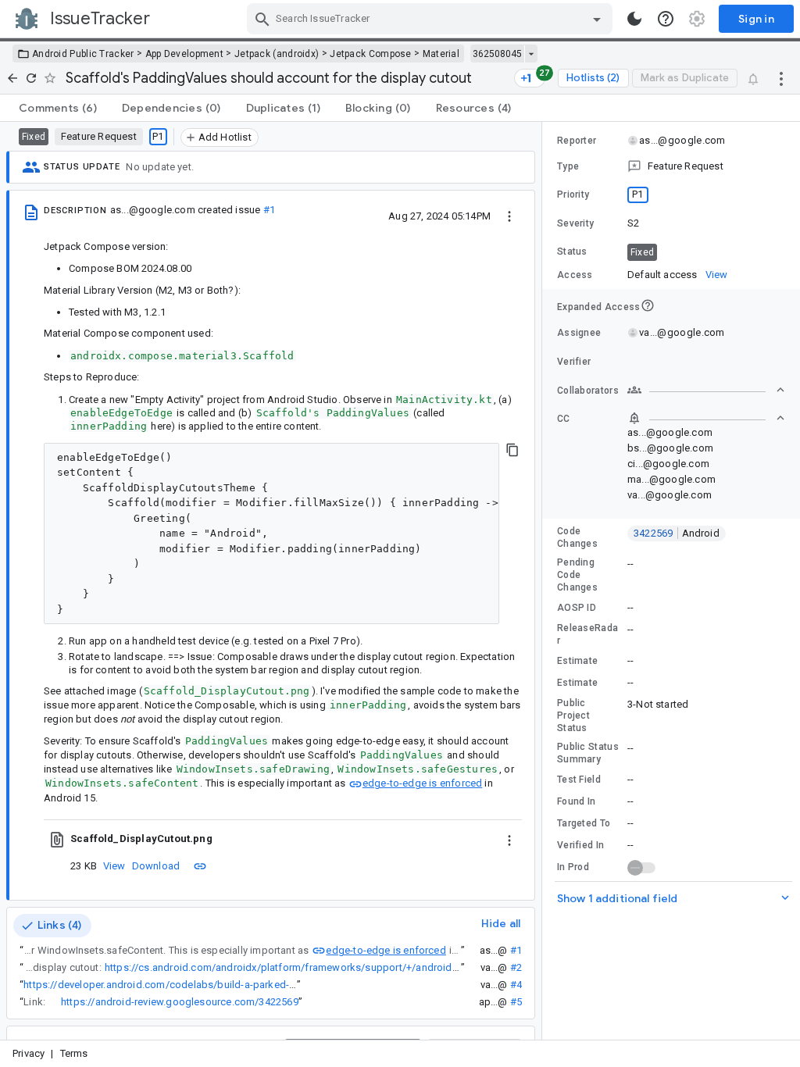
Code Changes (577, 537)
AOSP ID (576, 607)
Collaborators (588, 390)
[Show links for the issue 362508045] (531, 53)
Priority (573, 194)
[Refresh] (31, 78)
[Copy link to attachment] (200, 865)
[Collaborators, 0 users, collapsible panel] (706, 390)
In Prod (573, 867)
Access (575, 274)
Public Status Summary (588, 753)
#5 (516, 1002)
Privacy (28, 1053)
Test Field (579, 779)
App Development (184, 53)
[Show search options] (597, 18)
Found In (576, 801)
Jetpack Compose (371, 53)
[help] (665, 18)
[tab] (57, 108)
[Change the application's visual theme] (634, 18)
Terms (74, 1053)
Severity (575, 223)
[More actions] (781, 78)
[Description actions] (509, 215)
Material (441, 53)
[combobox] (432, 18)
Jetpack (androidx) (276, 53)
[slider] (544, 581)
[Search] (262, 18)
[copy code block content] (512, 450)
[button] (671, 166)
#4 (516, 984)
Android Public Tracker (83, 53)
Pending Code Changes (577, 575)
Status (572, 251)
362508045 (497, 53)
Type (568, 166)
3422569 (677, 533)
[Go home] (12, 78)
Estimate (577, 660)
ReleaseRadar (587, 634)
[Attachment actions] (509, 838)
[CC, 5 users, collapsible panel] (706, 418)
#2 (516, 967)
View (114, 866)
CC (563, 418)
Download (156, 866)
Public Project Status (573, 715)
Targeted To (583, 823)
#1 (269, 210)
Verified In (580, 845)
